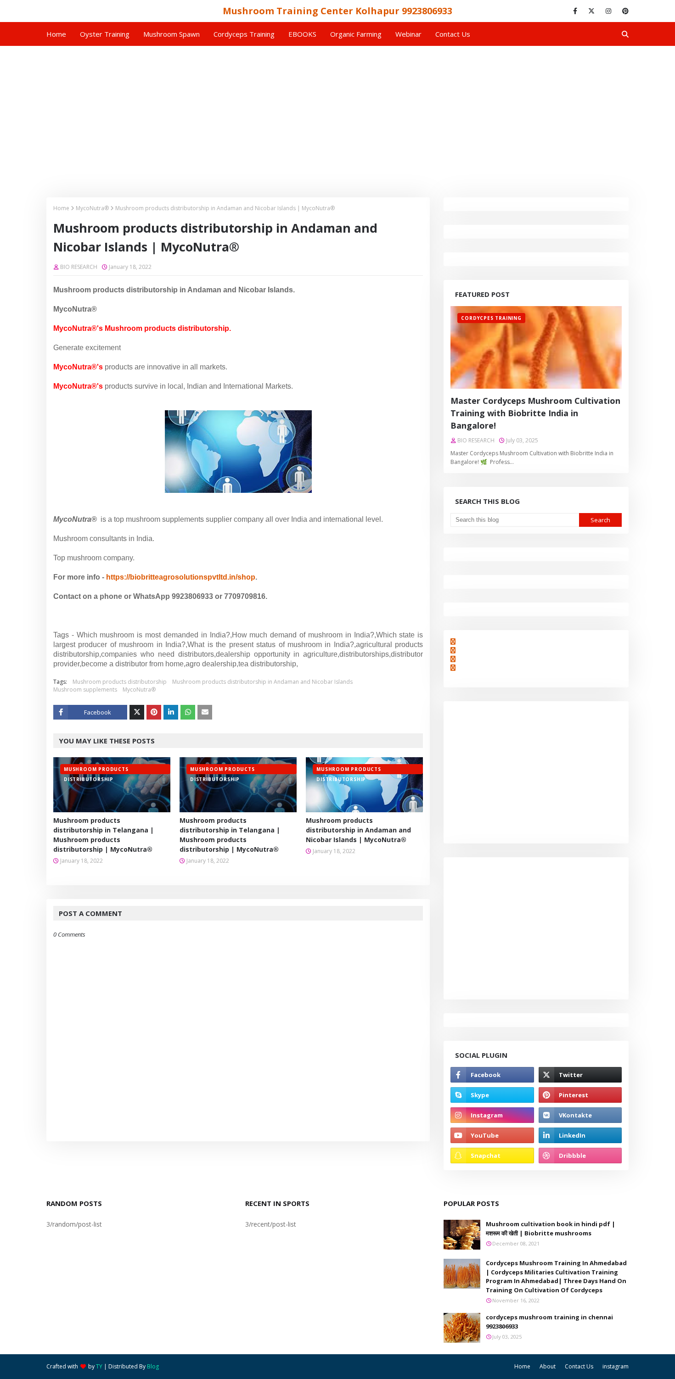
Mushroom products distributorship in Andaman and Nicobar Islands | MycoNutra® (358, 830)
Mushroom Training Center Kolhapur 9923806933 (337, 11)
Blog (153, 1366)
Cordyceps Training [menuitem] (244, 34)
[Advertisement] (337, 114)
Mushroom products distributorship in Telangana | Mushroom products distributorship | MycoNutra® (103, 835)
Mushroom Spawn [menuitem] (171, 34)
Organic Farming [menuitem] (356, 34)
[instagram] (608, 11)
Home (61, 208)
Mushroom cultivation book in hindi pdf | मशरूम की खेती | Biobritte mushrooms (550, 1228)
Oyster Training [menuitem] (104, 34)
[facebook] (575, 11)
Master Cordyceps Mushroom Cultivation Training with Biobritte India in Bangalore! (535, 413)
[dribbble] (580, 1155)
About (548, 1366)
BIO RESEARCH (78, 267)
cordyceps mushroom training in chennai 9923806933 (549, 1321)
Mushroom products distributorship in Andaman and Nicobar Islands (262, 682)
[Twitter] (136, 712)
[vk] (580, 1115)
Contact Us (579, 1366)
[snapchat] (492, 1155)
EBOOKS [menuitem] (302, 34)
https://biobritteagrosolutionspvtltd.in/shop (180, 577)
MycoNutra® (92, 208)
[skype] (492, 1095)
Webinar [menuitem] (408, 34)
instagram (615, 1366)
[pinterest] (624, 11)
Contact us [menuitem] (452, 34)
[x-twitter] (591, 11)
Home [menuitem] (56, 34)
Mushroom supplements (85, 689)
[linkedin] (580, 1135)
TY (99, 1366)
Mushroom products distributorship (120, 682)
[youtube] (492, 1135)
